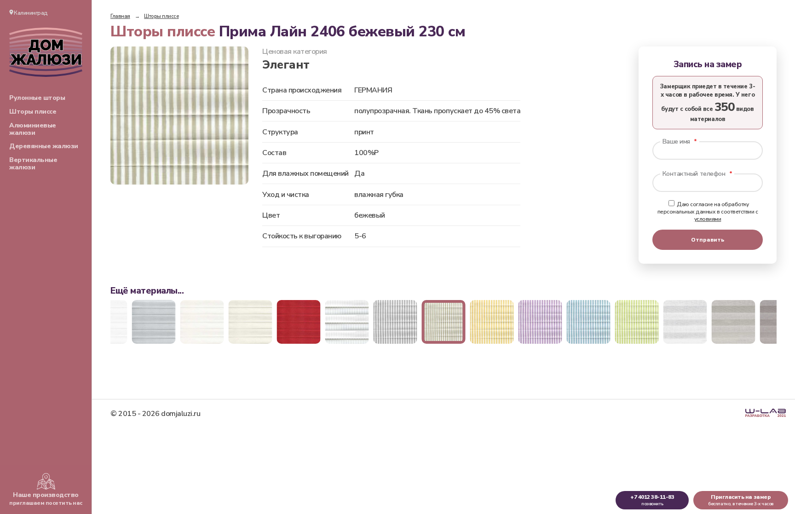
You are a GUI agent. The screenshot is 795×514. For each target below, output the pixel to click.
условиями (707, 219)
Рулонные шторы (37, 97)
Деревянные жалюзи (43, 146)
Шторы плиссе (32, 111)
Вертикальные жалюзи (33, 164)
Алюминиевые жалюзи (32, 129)
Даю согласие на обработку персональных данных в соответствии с (707, 212)
